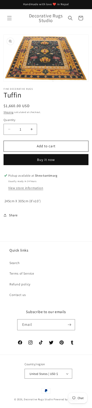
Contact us (17, 295)
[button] (9, 18)
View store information (25, 188)
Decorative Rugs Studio (38, 399)
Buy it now (46, 159)
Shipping (8, 112)
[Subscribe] (69, 324)
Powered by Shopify (66, 399)
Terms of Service (21, 273)
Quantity (9, 120)
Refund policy (19, 284)
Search (14, 263)
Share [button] (13, 215)
